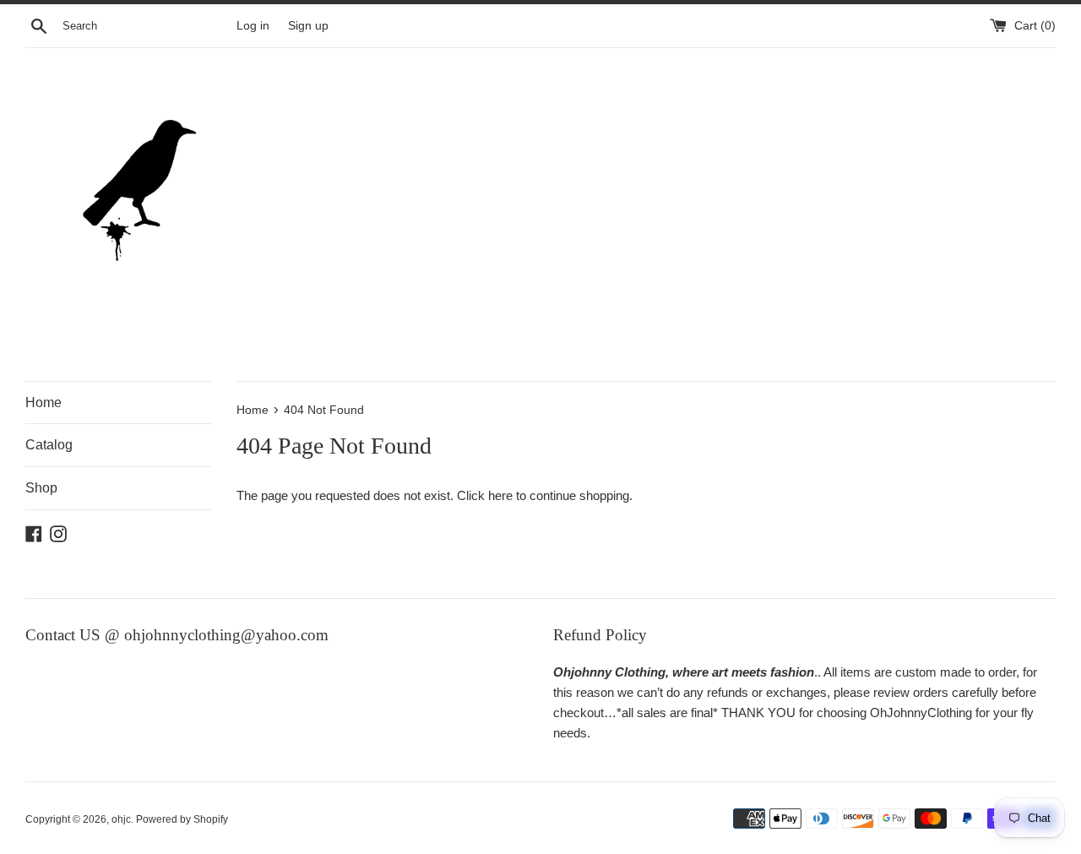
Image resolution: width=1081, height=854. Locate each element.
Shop (41, 488)
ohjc (121, 819)
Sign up (308, 25)
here (500, 495)
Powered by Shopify (182, 819)
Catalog (49, 445)
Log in (252, 25)
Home (43, 402)
